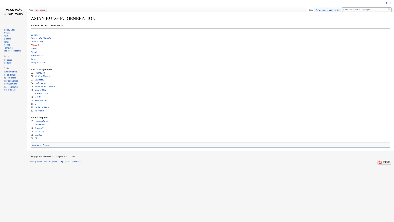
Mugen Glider (41, 90)
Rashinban (40, 124)
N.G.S (37, 97)
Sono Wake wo (42, 93)
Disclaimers (75, 162)
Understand (40, 83)
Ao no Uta (39, 131)
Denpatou (39, 79)
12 (36, 138)
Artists (46, 145)
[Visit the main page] (13, 12)
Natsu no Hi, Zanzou (45, 86)
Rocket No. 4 (37, 55)
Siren (33, 59)
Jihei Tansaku (41, 100)
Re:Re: (34, 48)
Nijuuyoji (35, 45)
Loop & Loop (37, 41)
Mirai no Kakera (42, 76)
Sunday (38, 135)
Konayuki (39, 128)
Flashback (40, 73)
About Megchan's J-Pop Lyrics (56, 162)
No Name (39, 110)
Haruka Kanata (42, 121)
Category (36, 145)
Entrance (35, 35)
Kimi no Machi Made (41, 38)
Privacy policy (36, 162)
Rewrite (34, 52)
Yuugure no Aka (38, 62)
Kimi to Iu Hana (41, 107)
